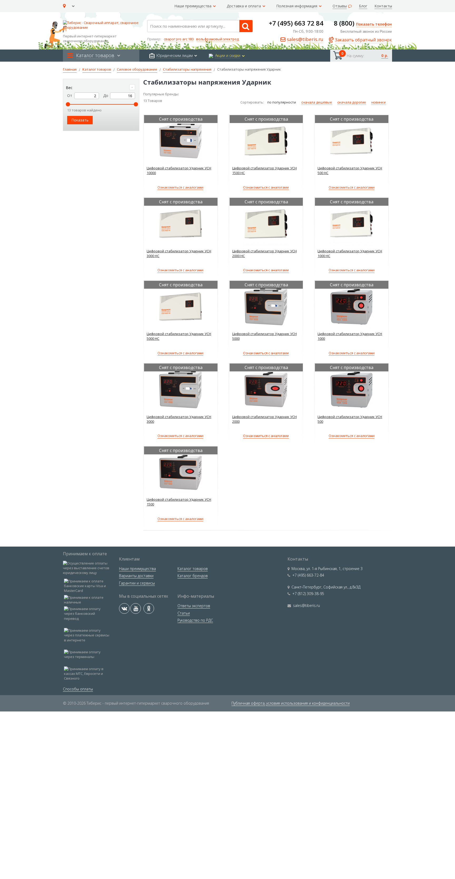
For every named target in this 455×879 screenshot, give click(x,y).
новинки (378, 102)
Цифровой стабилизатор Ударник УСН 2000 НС (264, 253)
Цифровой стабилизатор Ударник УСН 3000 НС (179, 253)
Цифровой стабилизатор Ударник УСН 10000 (179, 170)
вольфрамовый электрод (217, 39)
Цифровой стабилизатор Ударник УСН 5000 (264, 336)
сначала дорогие (351, 102)
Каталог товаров (192, 568)
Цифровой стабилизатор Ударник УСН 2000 (264, 419)
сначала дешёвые (316, 102)
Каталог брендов (192, 575)
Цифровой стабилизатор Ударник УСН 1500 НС (264, 170)
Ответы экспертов (193, 605)
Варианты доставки (136, 575)
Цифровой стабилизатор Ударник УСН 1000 (350, 336)
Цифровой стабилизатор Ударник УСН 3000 (179, 419)
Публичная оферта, (248, 703)
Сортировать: (252, 102)
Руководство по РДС (195, 620)
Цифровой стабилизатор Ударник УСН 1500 (179, 502)
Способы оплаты (78, 688)
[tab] (101, 87)
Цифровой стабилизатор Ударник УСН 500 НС (350, 170)
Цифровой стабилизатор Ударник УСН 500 (350, 419)
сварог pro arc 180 (179, 39)
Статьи (183, 613)
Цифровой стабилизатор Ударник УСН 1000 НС (350, 253)
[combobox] (200, 26)
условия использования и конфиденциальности (308, 703)
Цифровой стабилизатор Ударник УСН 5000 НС (179, 336)
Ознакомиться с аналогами (180, 187)
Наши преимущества (137, 568)
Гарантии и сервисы (137, 583)
